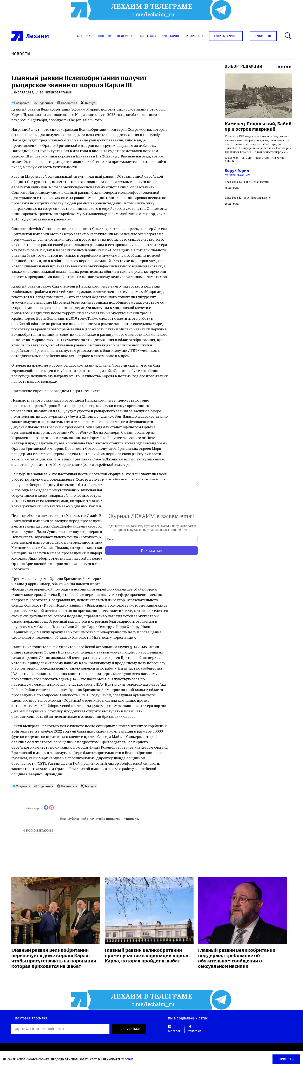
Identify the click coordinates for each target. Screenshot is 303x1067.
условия (127, 1059)
